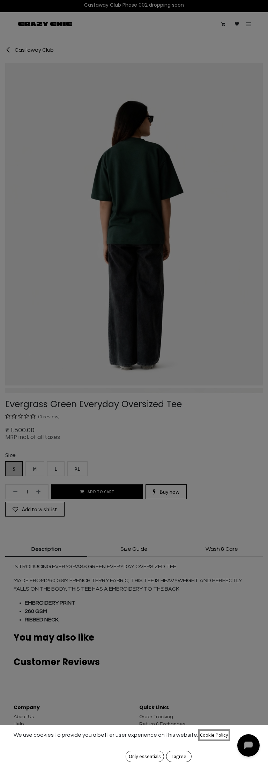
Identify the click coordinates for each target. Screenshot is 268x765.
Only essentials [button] (145, 756)
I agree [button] (179, 756)
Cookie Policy (214, 735)
